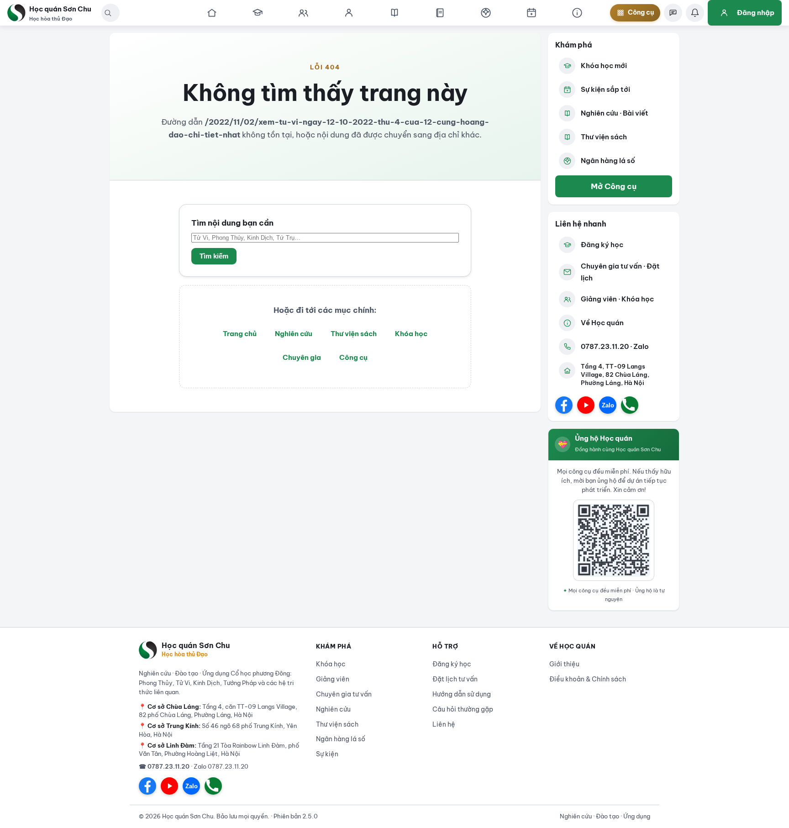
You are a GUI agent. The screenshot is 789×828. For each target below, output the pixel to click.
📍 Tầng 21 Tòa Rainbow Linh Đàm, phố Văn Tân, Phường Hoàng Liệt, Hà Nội (219, 749)
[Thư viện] (440, 13)
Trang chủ (240, 333)
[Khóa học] (257, 13)
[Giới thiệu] (577, 13)
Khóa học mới (604, 65)
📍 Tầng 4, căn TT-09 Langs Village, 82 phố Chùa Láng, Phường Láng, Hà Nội (218, 710)
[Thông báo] (695, 13)
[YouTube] (585, 405)
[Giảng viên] (349, 13)
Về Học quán (602, 322)
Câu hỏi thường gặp (462, 709)
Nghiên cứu (293, 333)
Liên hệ (443, 724)
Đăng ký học (602, 244)
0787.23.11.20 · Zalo (615, 346)
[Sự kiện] (531, 13)
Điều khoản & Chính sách (587, 679)
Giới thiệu (564, 664)
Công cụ (353, 357)
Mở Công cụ (613, 186)
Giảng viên (332, 679)
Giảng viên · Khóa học (617, 299)
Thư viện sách (354, 333)
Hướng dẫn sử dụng (461, 694)
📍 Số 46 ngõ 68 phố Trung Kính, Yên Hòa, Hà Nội (218, 730)
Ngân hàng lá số (608, 160)
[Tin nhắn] (673, 13)
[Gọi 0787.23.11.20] (629, 405)
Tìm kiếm (214, 256)
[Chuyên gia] (303, 13)
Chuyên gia (302, 357)
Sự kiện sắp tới (605, 89)
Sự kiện (327, 754)
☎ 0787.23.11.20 (164, 766)
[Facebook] (564, 405)
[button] (108, 13)
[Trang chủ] (212, 13)
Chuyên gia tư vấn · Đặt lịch (620, 272)
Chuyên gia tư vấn (344, 694)
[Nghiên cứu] (394, 13)
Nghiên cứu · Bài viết (614, 113)
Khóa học (411, 333)
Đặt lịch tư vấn (455, 679)
